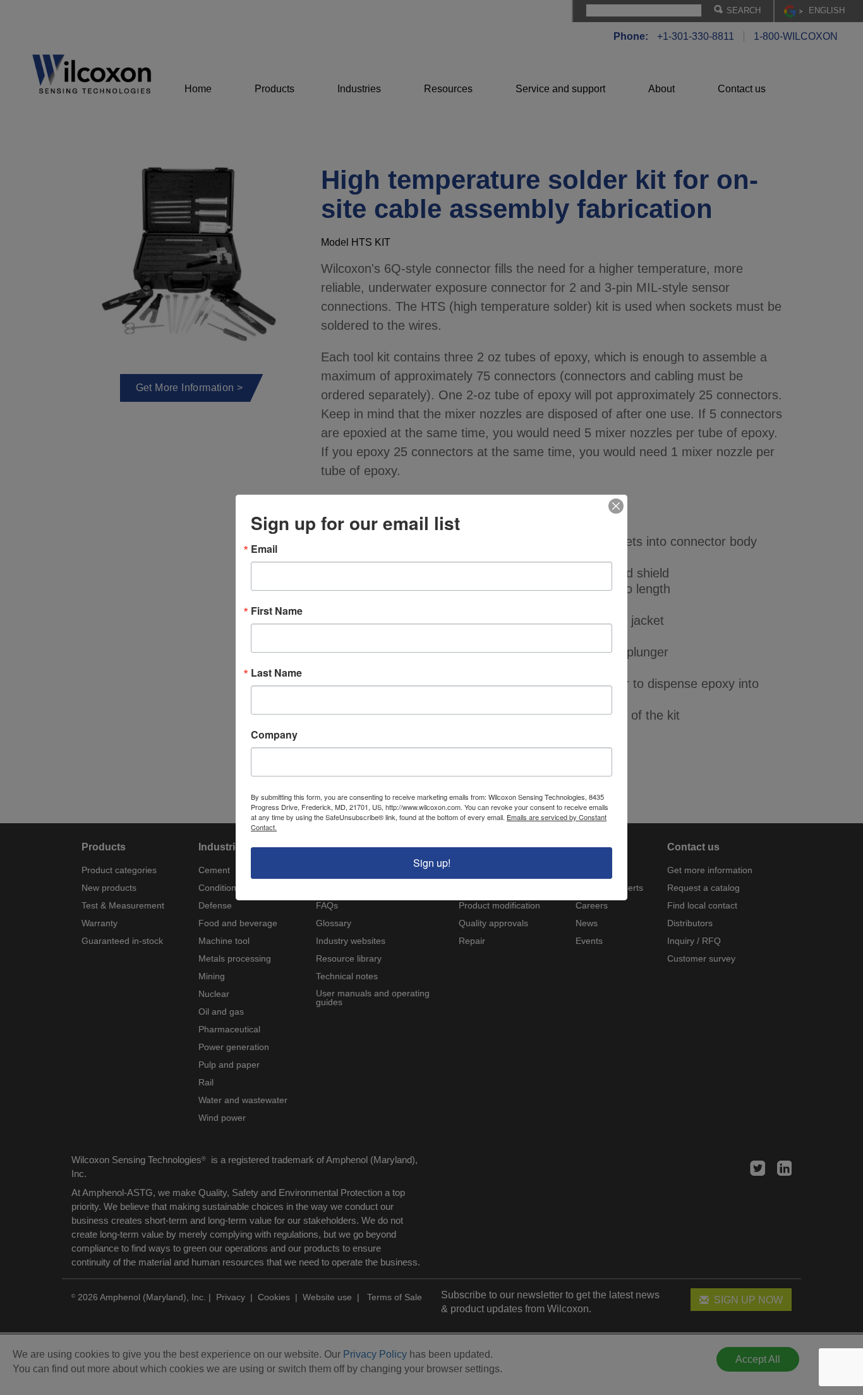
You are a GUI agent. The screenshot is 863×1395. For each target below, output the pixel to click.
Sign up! (431, 862)
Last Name (276, 673)
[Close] (616, 506)
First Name (277, 611)
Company (274, 735)
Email (264, 549)
